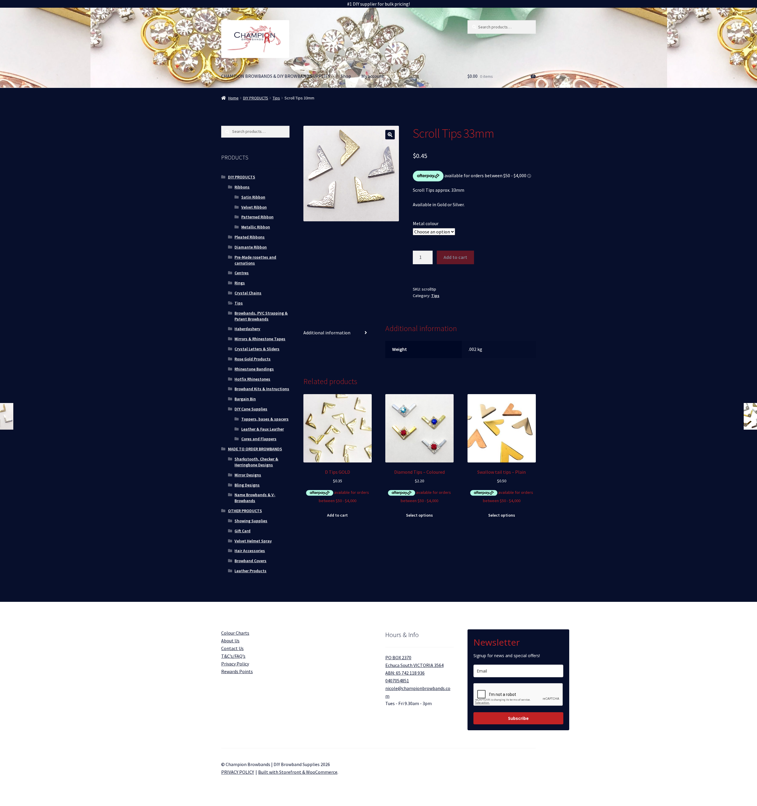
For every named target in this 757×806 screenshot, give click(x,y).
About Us (230, 641)
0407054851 (397, 681)
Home (233, 98)
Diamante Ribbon (250, 247)
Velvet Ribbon (254, 207)
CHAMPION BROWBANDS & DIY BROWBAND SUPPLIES (275, 76)
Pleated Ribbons (249, 237)
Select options (419, 515)
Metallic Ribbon (255, 227)
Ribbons (242, 187)
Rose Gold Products (252, 359)
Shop (346, 76)
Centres (241, 272)
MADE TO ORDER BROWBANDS (255, 449)
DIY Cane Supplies (250, 409)
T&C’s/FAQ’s (233, 656)
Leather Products (250, 570)
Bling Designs (247, 485)
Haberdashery (247, 328)
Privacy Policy (235, 664)
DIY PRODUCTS (255, 98)
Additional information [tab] (326, 333)
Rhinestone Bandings (254, 369)
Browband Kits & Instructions (261, 388)
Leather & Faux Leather (262, 429)
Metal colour (426, 223)
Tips (276, 98)
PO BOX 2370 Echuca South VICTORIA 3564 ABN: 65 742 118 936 (414, 665)
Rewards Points (237, 671)
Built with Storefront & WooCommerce (297, 772)
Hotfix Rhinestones (252, 379)
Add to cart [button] (337, 515)
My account (372, 76)
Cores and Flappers (258, 438)
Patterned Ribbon (257, 217)
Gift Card (242, 530)
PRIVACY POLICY (237, 772)
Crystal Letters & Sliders (256, 349)
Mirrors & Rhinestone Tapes (259, 338)
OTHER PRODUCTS (245, 510)
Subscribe (518, 718)
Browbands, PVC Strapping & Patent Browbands (261, 316)
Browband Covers (250, 560)
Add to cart (455, 257)
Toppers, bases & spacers (265, 419)
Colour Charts (235, 633)
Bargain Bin (245, 399)
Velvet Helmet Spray (253, 541)
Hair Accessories (249, 550)
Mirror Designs (247, 475)
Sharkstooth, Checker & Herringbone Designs (256, 462)
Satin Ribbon (253, 197)
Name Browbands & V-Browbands (254, 497)
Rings (239, 283)
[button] (390, 134)
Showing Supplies (250, 520)
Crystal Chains (247, 293)
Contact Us (232, 648)
